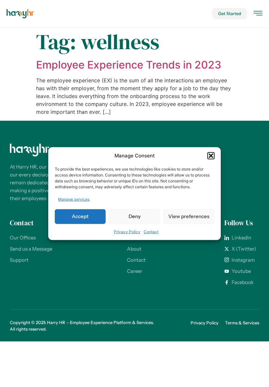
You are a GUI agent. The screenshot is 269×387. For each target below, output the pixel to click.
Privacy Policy (127, 231)
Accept (80, 216)
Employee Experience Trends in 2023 (128, 64)
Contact (151, 231)
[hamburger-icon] (258, 14)
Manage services (74, 198)
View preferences (188, 216)
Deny (135, 216)
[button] (211, 156)
